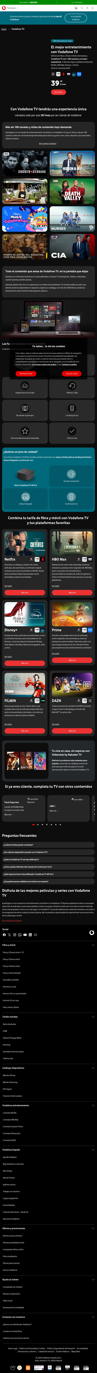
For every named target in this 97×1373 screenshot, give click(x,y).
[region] (48, 358)
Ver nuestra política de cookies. (44, 364)
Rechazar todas (26, 373)
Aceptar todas (71, 373)
